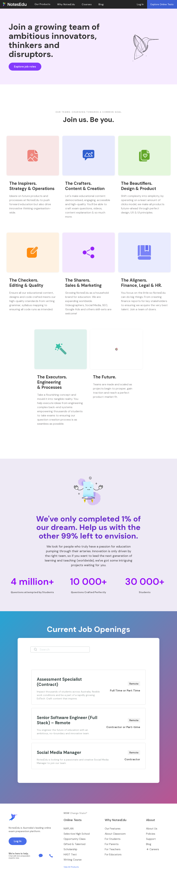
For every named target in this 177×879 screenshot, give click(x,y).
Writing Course (73, 859)
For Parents (112, 844)
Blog (148, 844)
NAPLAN (68, 828)
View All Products (71, 867)
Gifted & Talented (74, 844)
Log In (140, 4)
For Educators (113, 854)
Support (151, 839)
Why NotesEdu (66, 4)
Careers (154, 849)
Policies (150, 834)
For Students (112, 839)
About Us (151, 828)
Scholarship (70, 849)
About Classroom (115, 834)
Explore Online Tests (162, 4)
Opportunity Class (75, 839)
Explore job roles (25, 66)
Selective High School (77, 834)
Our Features (112, 828)
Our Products (42, 4)
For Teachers (112, 849)
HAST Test (70, 854)
